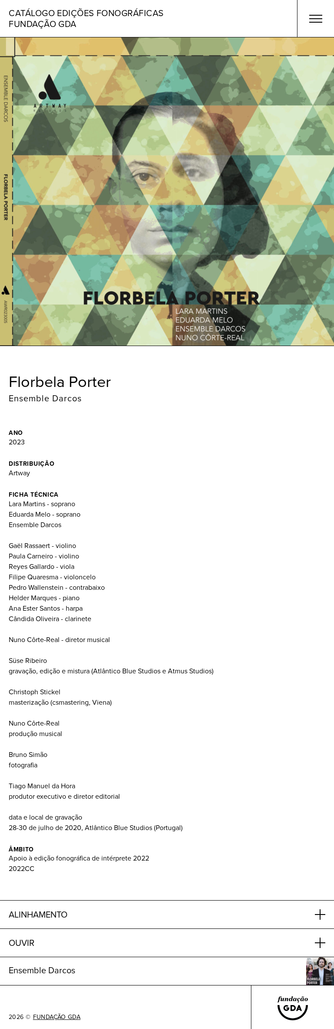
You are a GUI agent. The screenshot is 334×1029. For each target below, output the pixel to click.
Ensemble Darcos (45, 398)
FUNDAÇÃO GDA (56, 1017)
